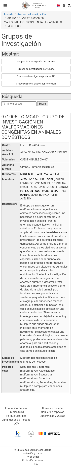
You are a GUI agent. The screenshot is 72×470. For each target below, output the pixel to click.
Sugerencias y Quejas (52, 415)
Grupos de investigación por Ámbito (36, 69)
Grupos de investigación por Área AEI (36, 76)
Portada (8, 14)
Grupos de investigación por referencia (36, 83)
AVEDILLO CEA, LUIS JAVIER (37, 179)
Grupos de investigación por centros (36, 61)
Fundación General (16, 408)
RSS (36, 463)
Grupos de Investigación (31, 14)
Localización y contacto (32, 453)
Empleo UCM (16, 412)
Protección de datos (32, 460)
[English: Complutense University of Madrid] (58, 5)
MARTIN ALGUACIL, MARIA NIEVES (40, 174)
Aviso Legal (33, 456)
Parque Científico (16, 415)
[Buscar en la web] (69, 5)
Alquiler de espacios (52, 412)
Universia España (52, 408)
